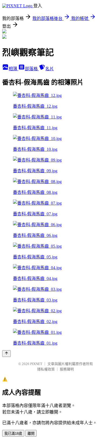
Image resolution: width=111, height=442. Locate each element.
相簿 (13, 68)
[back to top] (6, 353)
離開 (30, 434)
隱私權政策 (46, 369)
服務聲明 (67, 369)
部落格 (32, 68)
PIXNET (36, 364)
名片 (49, 68)
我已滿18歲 (13, 434)
